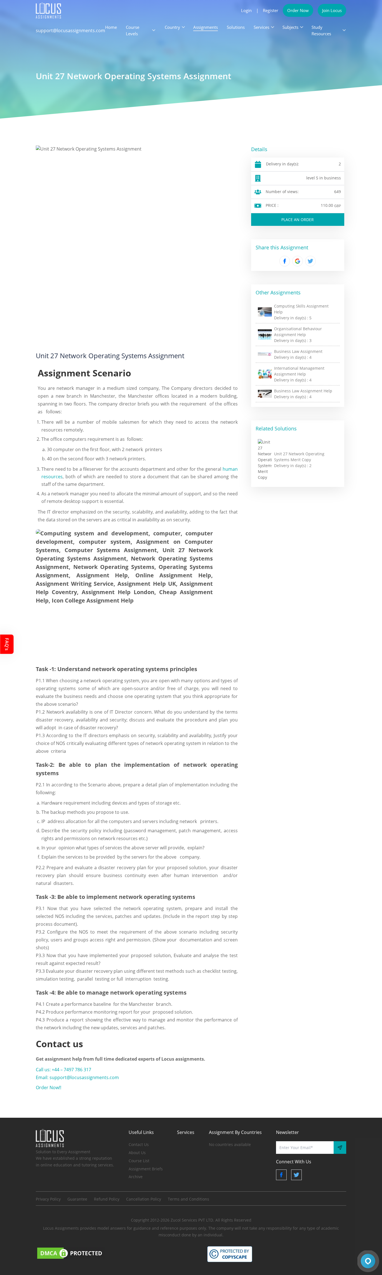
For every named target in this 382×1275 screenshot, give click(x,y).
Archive (136, 1176)
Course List (139, 1160)
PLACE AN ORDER (297, 219)
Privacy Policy (48, 1199)
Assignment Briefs (146, 1168)
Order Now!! (48, 1087)
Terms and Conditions (188, 1199)
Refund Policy (106, 1199)
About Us (137, 1152)
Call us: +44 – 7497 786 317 (63, 1070)
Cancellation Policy (143, 1199)
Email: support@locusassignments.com (77, 1077)
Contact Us (139, 1144)
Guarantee (77, 1199)
